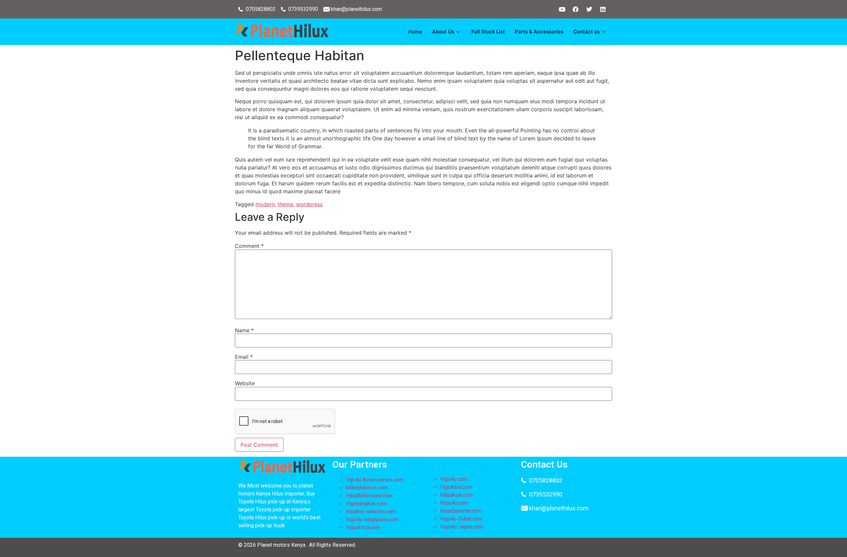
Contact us (586, 31)
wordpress (309, 204)
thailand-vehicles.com (371, 511)
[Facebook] (576, 9)
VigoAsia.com (456, 487)
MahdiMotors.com (367, 488)
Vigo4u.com (453, 479)
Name (244, 330)
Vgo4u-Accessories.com (374, 480)
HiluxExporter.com (461, 511)
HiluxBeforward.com (369, 495)
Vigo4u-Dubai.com (461, 519)
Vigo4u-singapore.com (372, 519)
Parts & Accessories (539, 31)
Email (244, 356)
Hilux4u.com (454, 503)
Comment (249, 246)
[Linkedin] (603, 9)
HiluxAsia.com (456, 495)
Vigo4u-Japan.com (461, 527)
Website (245, 383)
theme (285, 204)
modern (265, 204)
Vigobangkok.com (366, 503)
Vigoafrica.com (363, 527)
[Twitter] (589, 9)
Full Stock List (488, 31)
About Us (443, 31)
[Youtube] (562, 9)
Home (415, 31)
